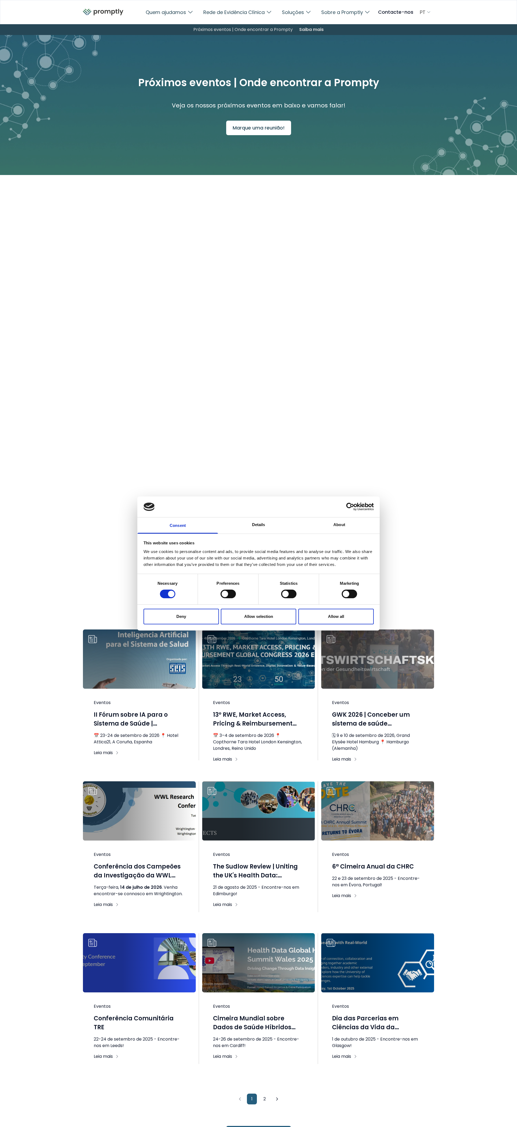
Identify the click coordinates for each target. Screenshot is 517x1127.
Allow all (336, 616)
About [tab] (339, 524)
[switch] (228, 594)
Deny (181, 616)
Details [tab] (258, 524)
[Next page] (277, 1099)
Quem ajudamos (166, 12)
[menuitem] (103, 12)
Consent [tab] (178, 525)
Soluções (293, 12)
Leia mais (103, 753)
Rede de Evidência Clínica (234, 12)
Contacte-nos (395, 12)
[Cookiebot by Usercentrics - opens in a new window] (350, 507)
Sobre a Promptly (342, 12)
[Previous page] (240, 1099)
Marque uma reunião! (259, 127)
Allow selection (258, 616)
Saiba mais (311, 29)
